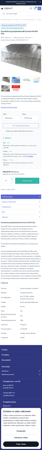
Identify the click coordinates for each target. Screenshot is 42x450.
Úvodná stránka (6, 19)
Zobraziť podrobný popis (9, 107)
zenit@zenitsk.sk (8, 395)
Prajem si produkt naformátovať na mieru (19, 131)
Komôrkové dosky (29, 19)
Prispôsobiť (21, 431)
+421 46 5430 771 (9, 393)
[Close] (40, 2)
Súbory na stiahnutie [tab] (9, 202)
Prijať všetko (21, 444)
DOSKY (16, 19)
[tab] (21, 217)
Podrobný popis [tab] (7, 197)
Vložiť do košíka (27, 181)
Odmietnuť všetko (21, 438)
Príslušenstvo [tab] (6, 207)
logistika (30, 156)
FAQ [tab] (3, 212)
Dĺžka (24, 114)
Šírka (4, 114)
